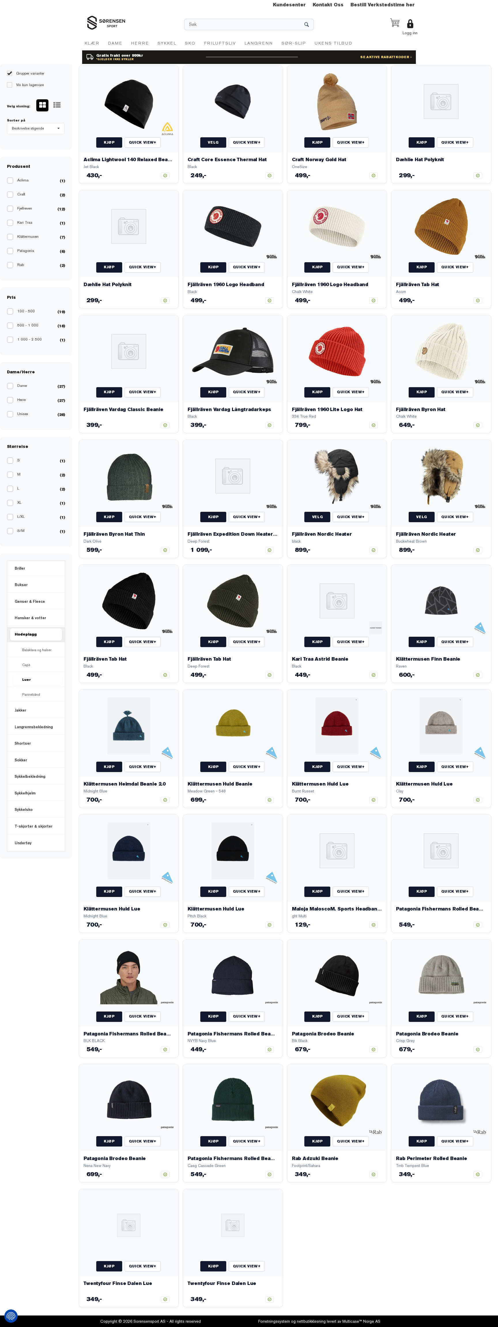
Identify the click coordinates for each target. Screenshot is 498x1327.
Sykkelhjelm (25, 793)
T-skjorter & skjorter (33, 826)
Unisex (22, 414)
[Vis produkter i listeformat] (57, 105)
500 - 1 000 (27, 325)
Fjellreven (24, 208)
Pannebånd (31, 695)
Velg (213, 142)
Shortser (23, 743)
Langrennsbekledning (34, 727)
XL (19, 502)
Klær (92, 43)
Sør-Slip (294, 43)
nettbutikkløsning (311, 1321)
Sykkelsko (24, 809)
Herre (140, 43)
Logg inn (410, 33)
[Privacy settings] (11, 1316)
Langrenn (259, 43)
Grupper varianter (29, 73)
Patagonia (25, 250)
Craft (21, 194)
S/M (20, 530)
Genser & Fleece (30, 601)
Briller (20, 568)
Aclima (23, 180)
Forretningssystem (274, 1321)
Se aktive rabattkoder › (386, 57)
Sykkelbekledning (30, 776)
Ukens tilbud (333, 43)
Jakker (20, 710)
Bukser (21, 584)
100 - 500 (26, 311)
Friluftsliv (220, 43)
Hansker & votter (30, 617)
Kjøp (109, 142)
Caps (26, 665)
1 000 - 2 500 (29, 339)
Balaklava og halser (37, 650)
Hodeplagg (26, 634)
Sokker (21, 760)
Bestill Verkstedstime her (382, 4)
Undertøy (23, 843)
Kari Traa (24, 222)
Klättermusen (28, 236)
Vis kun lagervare (29, 85)
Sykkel (167, 43)
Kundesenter (289, 4)
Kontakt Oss (328, 4)
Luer (26, 680)
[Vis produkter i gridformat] (42, 105)
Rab (20, 265)
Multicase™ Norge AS (361, 1321)
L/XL (21, 516)
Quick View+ (142, 142)
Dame (115, 43)
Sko (190, 43)
